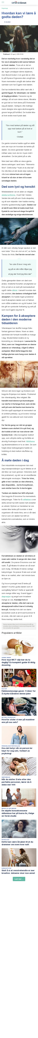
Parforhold (6, 777)
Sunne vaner (6, 657)
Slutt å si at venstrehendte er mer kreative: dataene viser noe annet (18, 871)
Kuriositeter (6, 868)
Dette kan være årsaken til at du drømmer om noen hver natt (17, 843)
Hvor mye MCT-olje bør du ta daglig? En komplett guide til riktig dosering (18, 662)
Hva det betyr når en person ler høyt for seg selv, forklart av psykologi (17, 751)
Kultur (4, 689)
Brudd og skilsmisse (9, 808)
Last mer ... (19, 879)
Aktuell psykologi (8, 717)
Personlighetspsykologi (11, 746)
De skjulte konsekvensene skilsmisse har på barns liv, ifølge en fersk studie (18, 813)
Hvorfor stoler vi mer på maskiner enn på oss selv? (18, 720)
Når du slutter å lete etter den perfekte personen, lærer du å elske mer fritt (16, 782)
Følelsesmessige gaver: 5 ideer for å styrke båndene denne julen (19, 692)
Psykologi (5, 8)
